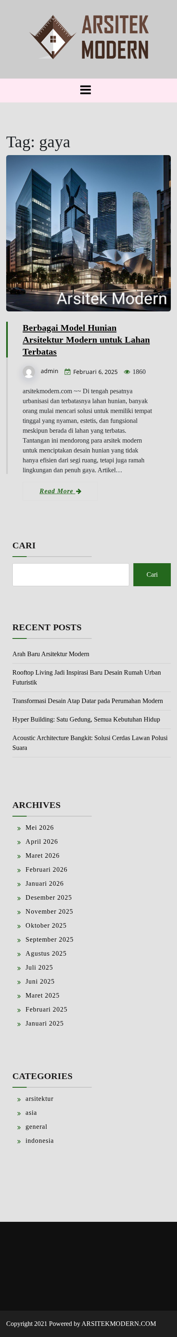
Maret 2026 (43, 855)
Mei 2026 (40, 827)
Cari (24, 545)
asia (31, 1112)
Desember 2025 (49, 897)
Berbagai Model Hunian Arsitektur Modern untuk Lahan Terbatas (86, 340)
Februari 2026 (47, 869)
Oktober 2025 (46, 925)
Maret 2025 (43, 995)
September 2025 (50, 939)
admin (49, 371)
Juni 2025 (40, 981)
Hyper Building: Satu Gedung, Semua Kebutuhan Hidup (86, 719)
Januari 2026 (45, 883)
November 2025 (49, 911)
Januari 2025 (45, 1023)
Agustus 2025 (46, 953)
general (36, 1126)
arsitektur (40, 1098)
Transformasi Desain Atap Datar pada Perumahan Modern (87, 700)
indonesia (40, 1140)
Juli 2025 (39, 967)
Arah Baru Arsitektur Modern (50, 653)
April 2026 (42, 841)
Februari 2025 (47, 1009)
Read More (57, 490)
